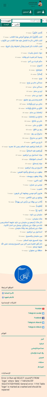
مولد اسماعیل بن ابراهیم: (32, 155)
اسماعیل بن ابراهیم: (34, 232)
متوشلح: (39, 70)
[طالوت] (39, 206)
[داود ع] (39, 210)
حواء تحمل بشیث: (35, 53)
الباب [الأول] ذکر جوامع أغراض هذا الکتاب (26, 37)
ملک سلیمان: (37, 219)
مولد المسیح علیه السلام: (32, 240)
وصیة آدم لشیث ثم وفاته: (32, 57)
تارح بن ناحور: (36, 142)
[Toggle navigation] (4, 5)
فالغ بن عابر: (37, 125)
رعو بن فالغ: (37, 129)
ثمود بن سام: (37, 95)
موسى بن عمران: (35, 185)
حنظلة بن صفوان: (35, 250)
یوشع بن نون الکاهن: (34, 197)
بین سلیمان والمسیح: (34, 236)
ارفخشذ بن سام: (36, 112)
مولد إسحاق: (37, 163)
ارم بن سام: (38, 91)
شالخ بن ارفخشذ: (35, 117)
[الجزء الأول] (37, 33)
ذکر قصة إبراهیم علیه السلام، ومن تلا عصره (25, 146)
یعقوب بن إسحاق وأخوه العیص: (29, 172)
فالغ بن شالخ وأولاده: (34, 108)
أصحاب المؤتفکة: (35, 159)
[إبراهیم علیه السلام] (34, 151)
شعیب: (39, 189)
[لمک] (40, 74)
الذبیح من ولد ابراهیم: (33, 168)
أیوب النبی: (38, 180)
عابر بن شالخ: (37, 121)
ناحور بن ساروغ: (36, 138)
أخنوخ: (39, 65)
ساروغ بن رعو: (36, 134)
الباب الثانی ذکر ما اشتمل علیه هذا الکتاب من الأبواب (21, 40)
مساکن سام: (37, 87)
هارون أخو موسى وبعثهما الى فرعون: (28, 193)
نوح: (40, 78)
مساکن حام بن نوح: (34, 82)
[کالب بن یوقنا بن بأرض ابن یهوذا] (28, 202)
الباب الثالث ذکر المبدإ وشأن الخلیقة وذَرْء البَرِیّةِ (24, 46)
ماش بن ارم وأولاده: (34, 104)
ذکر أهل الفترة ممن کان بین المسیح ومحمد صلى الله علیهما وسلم (21, 245)
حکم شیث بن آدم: (35, 61)
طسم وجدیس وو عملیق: (32, 99)
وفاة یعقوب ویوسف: (34, 176)
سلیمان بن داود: (36, 214)
